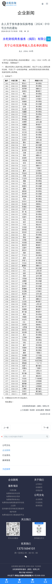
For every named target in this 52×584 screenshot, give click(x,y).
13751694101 (26, 548)
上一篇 (6, 427)
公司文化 (6, 445)
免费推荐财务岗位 (13, 499)
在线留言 (39, 487)
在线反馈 (39, 490)
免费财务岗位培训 (13, 496)
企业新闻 (6, 450)
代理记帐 (13, 490)
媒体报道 (6, 460)
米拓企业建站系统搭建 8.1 (24, 575)
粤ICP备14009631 (26, 572)
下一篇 (45, 427)
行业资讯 (6, 455)
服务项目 (13, 485)
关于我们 (39, 479)
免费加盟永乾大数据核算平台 (13, 515)
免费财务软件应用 (13, 493)
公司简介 (39, 484)
